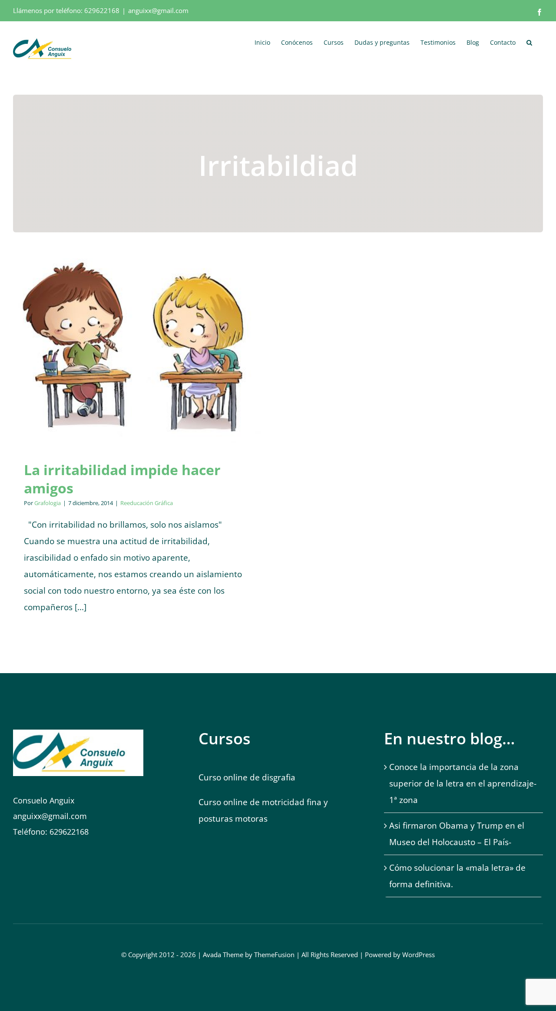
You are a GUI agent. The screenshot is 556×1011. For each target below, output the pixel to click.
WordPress (418, 954)
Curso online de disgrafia (247, 777)
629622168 (101, 10)
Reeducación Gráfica (137, 362)
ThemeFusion (274, 954)
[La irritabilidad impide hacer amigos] (137, 350)
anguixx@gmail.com (158, 10)
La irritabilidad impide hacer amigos (122, 478)
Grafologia (47, 503)
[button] (529, 41)
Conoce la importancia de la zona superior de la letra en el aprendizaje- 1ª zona (462, 783)
